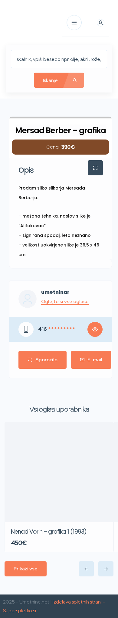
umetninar (55, 292)
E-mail (94, 359)
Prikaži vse (26, 569)
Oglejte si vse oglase (65, 301)
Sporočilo (46, 359)
